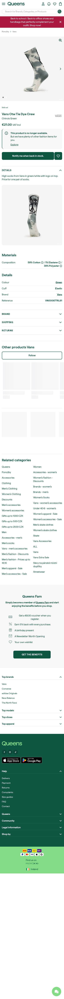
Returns (7, 330)
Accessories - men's (12, 537)
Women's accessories (13, 510)
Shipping (7, 322)
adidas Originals (9, 693)
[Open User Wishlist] (54, 4)
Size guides (7, 797)
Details (6, 170)
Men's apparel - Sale (12, 568)
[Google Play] (31, 760)
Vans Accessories (42, 541)
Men (4, 532)
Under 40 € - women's (44, 508)
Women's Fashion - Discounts (43, 479)
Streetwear (39, 571)
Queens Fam (42, 602)
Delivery (6, 778)
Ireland (34, 869)
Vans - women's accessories (47, 503)
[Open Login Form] (43, 4)
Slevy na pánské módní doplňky (45, 565)
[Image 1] (3, 97)
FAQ (4, 801)
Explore (14, 144)
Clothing (6, 483)
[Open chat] (56, 991)
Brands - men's (40, 492)
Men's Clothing (9, 488)
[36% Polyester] (61, 266)
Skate (36, 535)
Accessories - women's (45, 472)
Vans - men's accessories (14, 548)
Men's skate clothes (43, 524)
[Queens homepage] (16, 4)
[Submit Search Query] (59, 11)
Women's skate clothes (45, 530)
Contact (6, 806)
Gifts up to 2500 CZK (12, 526)
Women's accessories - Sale (47, 519)
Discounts (7, 499)
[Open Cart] (60, 4)
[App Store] (11, 760)
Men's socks (8, 543)
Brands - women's (42, 486)
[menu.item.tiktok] (15, 752)
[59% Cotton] (42, 262)
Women (37, 466)
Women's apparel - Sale (45, 514)
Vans (59, 294)
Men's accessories (11, 505)
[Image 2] (6, 97)
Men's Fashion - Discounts (15, 554)
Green (59, 282)
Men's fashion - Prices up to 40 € (16, 561)
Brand (6, 314)
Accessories (8, 477)
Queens (6, 466)
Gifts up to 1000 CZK (12, 516)
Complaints (7, 792)
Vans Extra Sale (41, 557)
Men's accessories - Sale (14, 573)
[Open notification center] (49, 4)
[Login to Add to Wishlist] (58, 156)
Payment (6, 783)
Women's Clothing (11, 494)
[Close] (60, 22)
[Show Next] (60, 68)
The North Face (9, 702)
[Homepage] (32, 743)
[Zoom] (60, 40)
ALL (35, 546)
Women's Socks (41, 497)
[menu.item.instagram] (9, 752)
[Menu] (3, 4)
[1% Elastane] (59, 262)
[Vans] (58, 116)
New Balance (8, 698)
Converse (6, 688)
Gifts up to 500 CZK (12, 521)
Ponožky (6, 472)
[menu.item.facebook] (4, 752)
